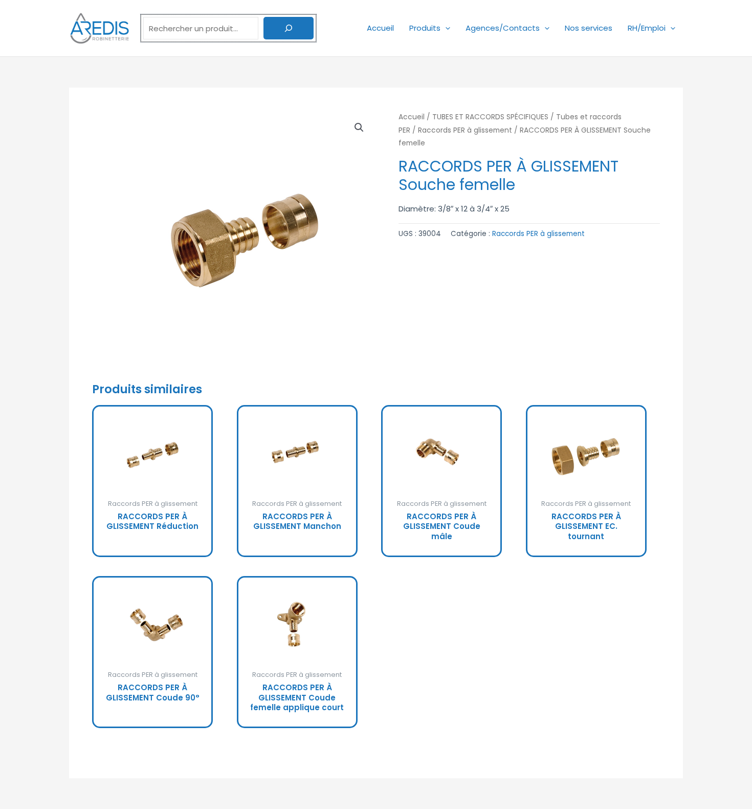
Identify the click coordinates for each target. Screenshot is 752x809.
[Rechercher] (288, 28)
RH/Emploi (647, 28)
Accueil (380, 28)
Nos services (588, 28)
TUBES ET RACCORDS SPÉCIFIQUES (490, 117)
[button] (445, 28)
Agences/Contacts (503, 28)
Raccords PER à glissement (465, 130)
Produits (424, 28)
